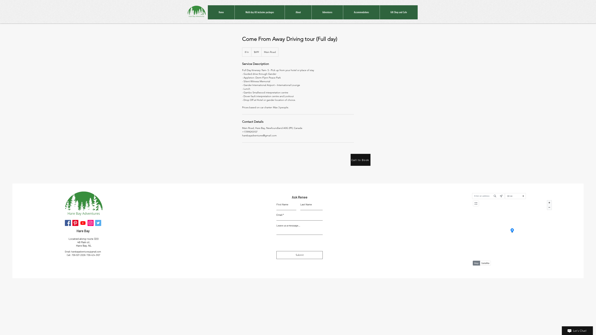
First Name (282, 204)
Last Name (306, 204)
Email (279, 215)
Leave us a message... (288, 225)
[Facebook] (68, 223)
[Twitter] (98, 223)
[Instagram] (91, 223)
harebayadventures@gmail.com (86, 251)
